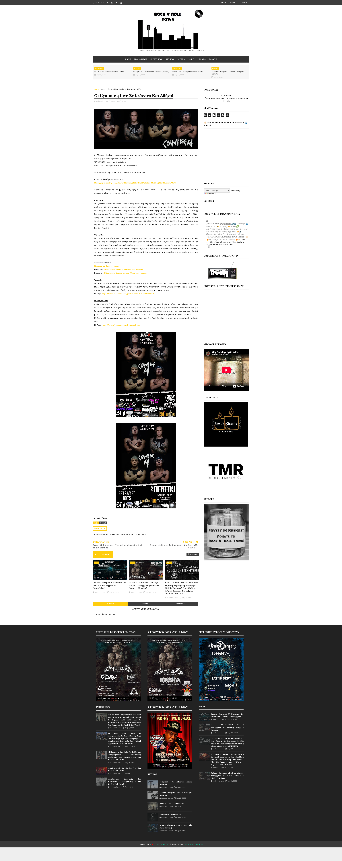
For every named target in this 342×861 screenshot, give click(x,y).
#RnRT (243, 239)
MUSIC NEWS (140, 59)
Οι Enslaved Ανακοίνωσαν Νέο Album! (109, 71)
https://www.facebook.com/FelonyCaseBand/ (124, 269)
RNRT (191, 59)
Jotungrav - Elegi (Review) (170, 814)
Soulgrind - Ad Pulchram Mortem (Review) (151, 71)
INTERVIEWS (156, 59)
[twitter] (116, 3)
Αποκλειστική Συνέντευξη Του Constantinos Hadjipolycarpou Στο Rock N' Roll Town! (124, 781)
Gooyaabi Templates (194, 844)
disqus (145, 604)
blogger (110, 604)
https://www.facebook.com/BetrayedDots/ (121, 325)
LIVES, (124, 101)
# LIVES (103, 523)
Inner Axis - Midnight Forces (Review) (187, 71)
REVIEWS (170, 59)
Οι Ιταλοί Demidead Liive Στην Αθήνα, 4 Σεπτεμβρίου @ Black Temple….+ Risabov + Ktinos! (227, 775)
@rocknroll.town (212, 224)
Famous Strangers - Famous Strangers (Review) (227, 72)
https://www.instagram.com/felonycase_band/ (125, 273)
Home (223, 2)
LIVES (180, 59)
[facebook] (107, 3)
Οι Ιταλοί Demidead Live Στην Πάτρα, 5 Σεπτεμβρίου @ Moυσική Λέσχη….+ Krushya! (144, 585)
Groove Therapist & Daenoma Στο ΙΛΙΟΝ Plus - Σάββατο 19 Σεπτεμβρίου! (109, 585)
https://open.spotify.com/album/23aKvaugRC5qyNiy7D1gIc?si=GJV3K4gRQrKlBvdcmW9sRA (135, 183)
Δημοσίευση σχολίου (105, 614)
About (233, 2)
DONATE (213, 59)
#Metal (239, 242)
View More (194, 554)
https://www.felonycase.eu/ (106, 266)
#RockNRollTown (212, 242)
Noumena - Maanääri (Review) (172, 803)
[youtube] (121, 3)
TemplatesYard (163, 844)
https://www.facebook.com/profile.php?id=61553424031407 (129, 294)
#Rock (234, 242)
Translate (213, 194)
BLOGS (202, 59)
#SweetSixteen (225, 242)
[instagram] (112, 3)
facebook (180, 604)
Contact (243, 2)
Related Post (102, 554)
